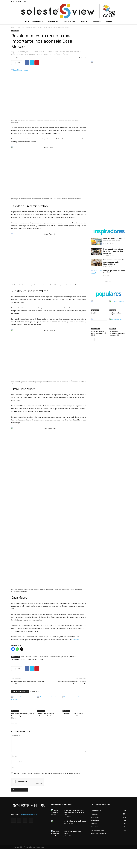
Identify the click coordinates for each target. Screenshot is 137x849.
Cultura (35, 656)
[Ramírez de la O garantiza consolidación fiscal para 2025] (117, 323)
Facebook (75, 639)
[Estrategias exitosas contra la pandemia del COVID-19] (99, 323)
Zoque (41, 659)
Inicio (27, 22)
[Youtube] (124, 1)
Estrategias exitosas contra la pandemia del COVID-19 (98, 333)
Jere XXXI (94, 313)
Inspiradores (37, 22)
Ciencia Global (69, 22)
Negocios (84, 22)
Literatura (73, 656)
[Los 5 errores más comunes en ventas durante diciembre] (96, 241)
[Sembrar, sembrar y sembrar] (117, 305)
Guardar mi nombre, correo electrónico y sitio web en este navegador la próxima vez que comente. (47, 773)
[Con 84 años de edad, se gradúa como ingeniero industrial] (74, 704)
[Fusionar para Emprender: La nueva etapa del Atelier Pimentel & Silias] (96, 262)
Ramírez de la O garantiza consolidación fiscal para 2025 (117, 333)
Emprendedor (44, 656)
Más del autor (34, 691)
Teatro (23, 659)
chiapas (28, 656)
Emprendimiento (55, 656)
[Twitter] (120, 1)
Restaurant (15, 659)
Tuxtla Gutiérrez (32, 659)
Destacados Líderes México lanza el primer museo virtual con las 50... (113, 251)
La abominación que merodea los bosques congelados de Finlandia (71, 683)
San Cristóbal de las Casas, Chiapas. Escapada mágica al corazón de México (22, 716)
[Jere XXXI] (99, 305)
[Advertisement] (108, 43)
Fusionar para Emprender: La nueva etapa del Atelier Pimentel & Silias (113, 262)
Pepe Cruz (97, 22)
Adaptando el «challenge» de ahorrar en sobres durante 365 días (74, 812)
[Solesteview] (68, 11)
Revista (109, 22)
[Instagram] (117, 1)
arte (22, 656)
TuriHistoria (53, 22)
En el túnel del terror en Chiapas (75, 821)
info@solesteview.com (29, 814)
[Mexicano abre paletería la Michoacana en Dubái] (48, 704)
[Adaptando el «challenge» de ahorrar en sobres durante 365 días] (56, 813)
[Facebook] (113, 1)
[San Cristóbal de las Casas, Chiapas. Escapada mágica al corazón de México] (23, 704)
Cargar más (107, 281)
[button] (123, 22)
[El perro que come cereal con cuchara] (56, 834)
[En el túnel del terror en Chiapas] (56, 824)
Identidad (65, 656)
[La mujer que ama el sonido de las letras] (96, 273)
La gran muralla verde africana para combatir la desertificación (28, 683)
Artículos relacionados (20, 691)
